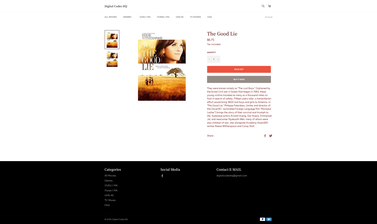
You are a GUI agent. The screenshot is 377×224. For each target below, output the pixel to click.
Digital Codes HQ (116, 6)
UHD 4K (179, 17)
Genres (127, 17)
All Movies (111, 17)
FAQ (209, 17)
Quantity (211, 52)
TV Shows (195, 17)
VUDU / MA (145, 17)
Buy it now (239, 79)
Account (268, 17)
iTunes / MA (163, 17)
